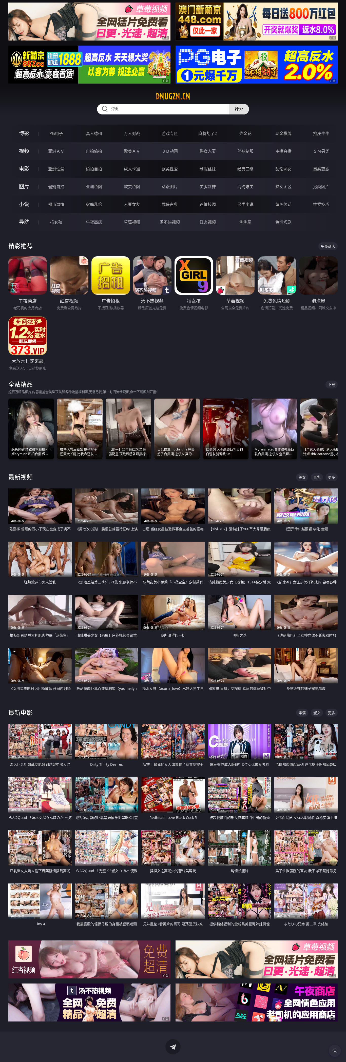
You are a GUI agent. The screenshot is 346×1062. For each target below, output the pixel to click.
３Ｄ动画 (170, 151)
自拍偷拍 (94, 151)
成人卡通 (132, 169)
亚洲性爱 (56, 169)
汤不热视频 (170, 222)
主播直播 (283, 151)
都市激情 (56, 204)
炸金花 (245, 133)
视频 (24, 151)
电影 (24, 168)
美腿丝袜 (208, 186)
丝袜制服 (245, 151)
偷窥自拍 (56, 186)
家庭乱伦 (94, 204)
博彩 (24, 133)
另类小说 (245, 204)
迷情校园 (208, 204)
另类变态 (321, 169)
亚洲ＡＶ (56, 151)
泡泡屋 (245, 222)
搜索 (239, 109)
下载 (331, 384)
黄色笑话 (283, 204)
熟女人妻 (208, 151)
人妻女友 (132, 204)
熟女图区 (283, 186)
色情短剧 (283, 222)
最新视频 (20, 477)
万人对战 (132, 133)
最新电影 (20, 712)
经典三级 (245, 169)
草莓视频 (132, 222)
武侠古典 (170, 204)
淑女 (316, 712)
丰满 (302, 712)
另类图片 (321, 186)
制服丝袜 (208, 169)
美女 (302, 477)
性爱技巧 (321, 204)
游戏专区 (170, 133)
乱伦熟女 (283, 169)
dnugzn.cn (173, 96)
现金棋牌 (283, 133)
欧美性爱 (170, 169)
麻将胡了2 (207, 133)
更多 (331, 477)
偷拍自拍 (94, 169)
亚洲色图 (94, 186)
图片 (24, 186)
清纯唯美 (245, 186)
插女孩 (56, 222)
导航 (24, 222)
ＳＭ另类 (321, 151)
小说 (24, 204)
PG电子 (56, 133)
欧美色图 (132, 186)
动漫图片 (170, 186)
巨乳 (316, 477)
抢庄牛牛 (321, 133)
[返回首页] (335, 1051)
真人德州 (94, 133)
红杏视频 (208, 222)
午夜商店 (94, 222)
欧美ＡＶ (132, 151)
